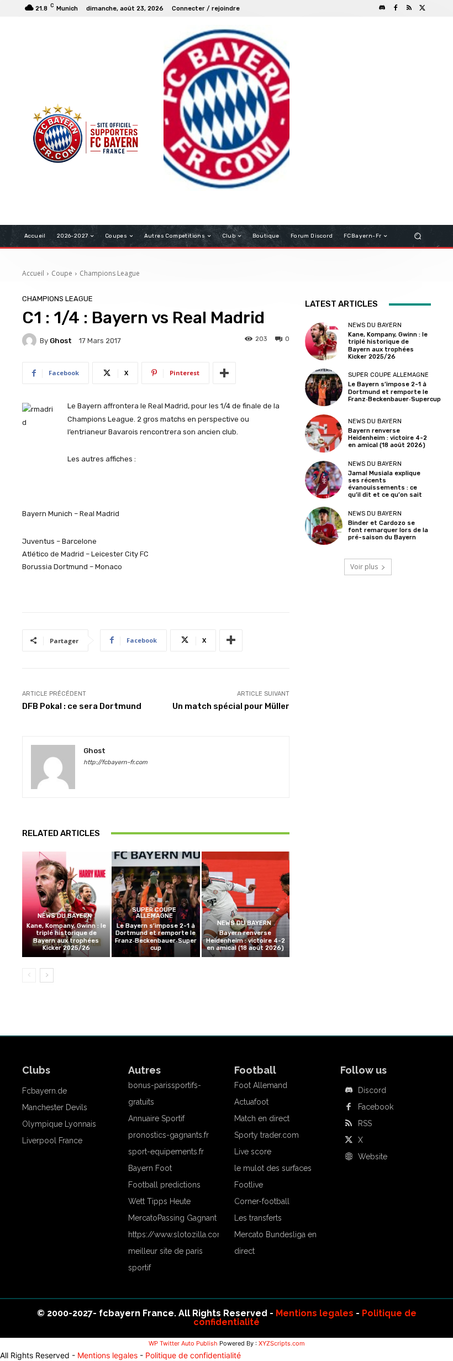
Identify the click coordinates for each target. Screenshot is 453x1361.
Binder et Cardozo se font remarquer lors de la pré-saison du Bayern (388, 530)
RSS (365, 1123)
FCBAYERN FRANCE (63, 71)
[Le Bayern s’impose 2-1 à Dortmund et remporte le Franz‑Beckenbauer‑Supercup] (324, 387)
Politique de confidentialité (193, 1355)
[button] (418, 236)
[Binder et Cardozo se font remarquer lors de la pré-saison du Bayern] (324, 525)
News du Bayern (65, 916)
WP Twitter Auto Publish (183, 1343)
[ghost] (31, 340)
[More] (224, 373)
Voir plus (364, 566)
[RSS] (408, 8)
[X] (422, 8)
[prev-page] (29, 975)
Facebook (375, 1107)
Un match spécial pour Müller (230, 706)
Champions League (110, 273)
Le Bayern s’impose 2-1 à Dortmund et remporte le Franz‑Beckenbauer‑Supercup (156, 937)
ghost (61, 340)
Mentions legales (315, 1313)
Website (372, 1156)
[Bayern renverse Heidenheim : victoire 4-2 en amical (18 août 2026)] (245, 904)
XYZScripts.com (282, 1343)
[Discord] (382, 8)
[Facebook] (395, 8)
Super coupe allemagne (154, 913)
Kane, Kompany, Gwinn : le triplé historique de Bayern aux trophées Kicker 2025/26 (66, 937)
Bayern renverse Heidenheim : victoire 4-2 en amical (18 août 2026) (245, 940)
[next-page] (47, 975)
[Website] (348, 1157)
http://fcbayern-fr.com (115, 762)
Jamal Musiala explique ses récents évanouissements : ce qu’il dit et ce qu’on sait (385, 484)
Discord (372, 1090)
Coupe (61, 273)
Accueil (33, 273)
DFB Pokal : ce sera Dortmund (81, 706)
